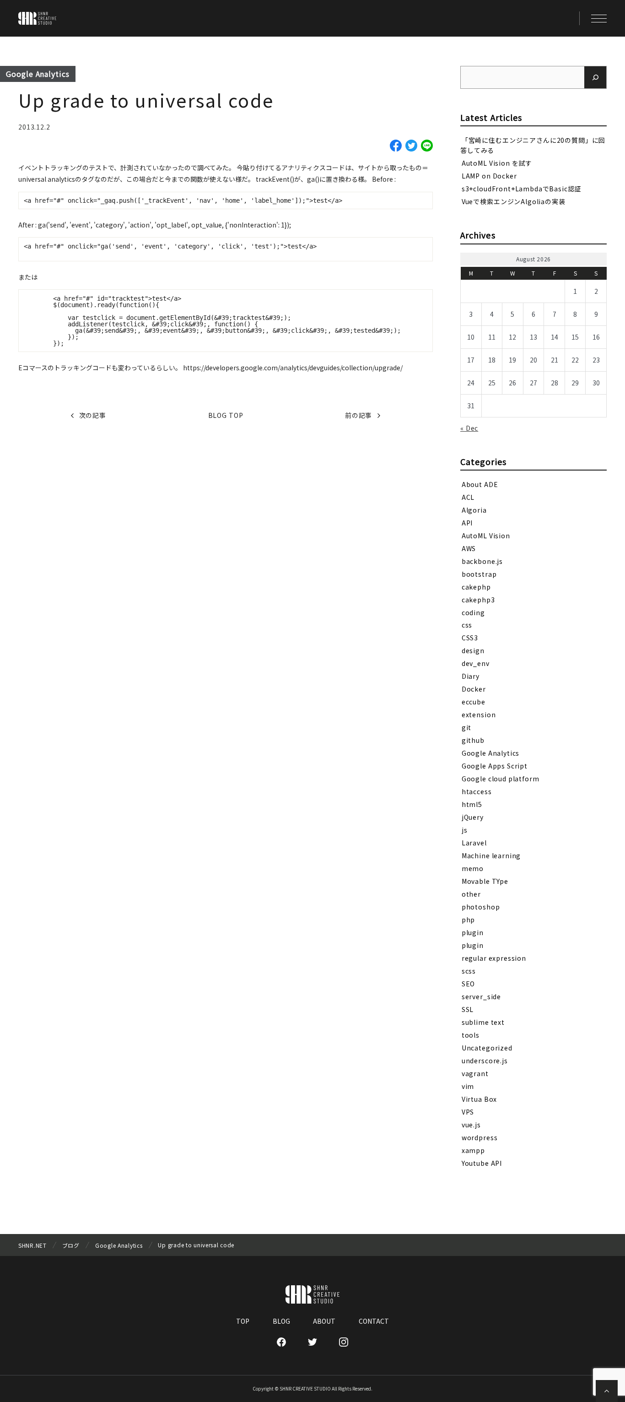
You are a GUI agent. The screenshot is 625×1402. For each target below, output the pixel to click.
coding (473, 612)
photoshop (481, 906)
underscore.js (485, 1060)
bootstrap (479, 573)
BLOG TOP (225, 415)
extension (479, 714)
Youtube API (482, 1163)
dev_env (476, 663)
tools (471, 1034)
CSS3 (470, 637)
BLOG (281, 1321)
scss (469, 970)
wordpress (480, 1137)
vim (468, 1086)
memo (473, 868)
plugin (473, 932)
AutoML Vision (486, 535)
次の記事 (92, 415)
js (465, 829)
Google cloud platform (500, 778)
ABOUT (324, 1321)
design (473, 650)
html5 (472, 804)
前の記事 (358, 415)
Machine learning (491, 855)
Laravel (474, 842)
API (467, 522)
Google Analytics (38, 73)
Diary (471, 676)
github (473, 740)
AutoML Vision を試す (497, 163)
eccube (473, 701)
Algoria (474, 509)
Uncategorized (487, 1047)
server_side (481, 996)
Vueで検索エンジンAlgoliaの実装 (514, 201)
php (468, 919)
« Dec (469, 428)
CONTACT (374, 1321)
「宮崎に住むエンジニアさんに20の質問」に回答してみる (532, 144)
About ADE (480, 483)
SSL (468, 1009)
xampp (473, 1150)
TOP (242, 1321)
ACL (468, 496)
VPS (468, 1111)
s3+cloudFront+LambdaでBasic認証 (522, 188)
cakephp (476, 586)
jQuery (473, 817)
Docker (474, 688)
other (471, 894)
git (467, 727)
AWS (469, 547)
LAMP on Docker (489, 175)
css (467, 624)
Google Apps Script (495, 765)
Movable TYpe (485, 881)
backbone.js (482, 560)
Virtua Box (479, 1099)
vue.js (471, 1124)
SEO (468, 983)
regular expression (494, 958)
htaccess (477, 791)
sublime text (483, 1022)
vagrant (475, 1073)
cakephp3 (478, 599)
